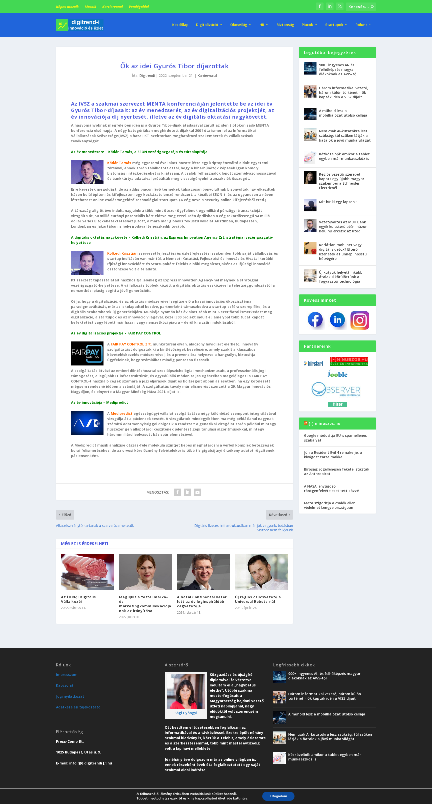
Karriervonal (112, 6)
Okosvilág (238, 25)
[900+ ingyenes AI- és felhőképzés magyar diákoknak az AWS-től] (310, 68)
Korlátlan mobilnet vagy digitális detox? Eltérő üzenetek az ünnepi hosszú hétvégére (343, 251)
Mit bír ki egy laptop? (337, 201)
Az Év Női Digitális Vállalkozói (78, 599)
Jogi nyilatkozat (70, 696)
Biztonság (285, 25)
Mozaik (90, 6)
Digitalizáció (207, 25)
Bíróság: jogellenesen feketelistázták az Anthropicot (336, 471)
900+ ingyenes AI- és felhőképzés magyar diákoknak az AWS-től (338, 69)
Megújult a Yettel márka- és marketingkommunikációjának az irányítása (145, 604)
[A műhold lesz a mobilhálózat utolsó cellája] (310, 114)
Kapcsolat (65, 685)
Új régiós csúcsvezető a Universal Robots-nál (258, 599)
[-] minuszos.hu (324, 423)
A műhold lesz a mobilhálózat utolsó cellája (343, 113)
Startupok (334, 25)
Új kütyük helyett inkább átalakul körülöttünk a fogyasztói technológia (340, 277)
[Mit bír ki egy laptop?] (310, 205)
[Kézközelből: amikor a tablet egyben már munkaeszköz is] (310, 157)
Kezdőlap (180, 25)
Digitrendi (147, 75)
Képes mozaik (67, 6)
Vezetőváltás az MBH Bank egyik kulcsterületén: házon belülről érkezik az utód (343, 226)
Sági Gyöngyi (185, 712)
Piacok (307, 25)
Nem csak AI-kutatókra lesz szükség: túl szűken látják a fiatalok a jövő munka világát (345, 135)
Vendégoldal (139, 6)
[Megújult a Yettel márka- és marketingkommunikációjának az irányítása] (145, 572)
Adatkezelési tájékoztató (78, 707)
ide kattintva (237, 798)
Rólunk (362, 25)
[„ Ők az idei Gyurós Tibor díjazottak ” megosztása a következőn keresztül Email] (197, 492)
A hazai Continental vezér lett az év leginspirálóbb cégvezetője (202, 601)
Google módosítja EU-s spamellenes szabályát (335, 437)
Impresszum (67, 674)
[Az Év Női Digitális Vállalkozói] (87, 572)
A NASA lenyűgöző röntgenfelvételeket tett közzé (331, 488)
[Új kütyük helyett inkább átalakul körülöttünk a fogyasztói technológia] (310, 275)
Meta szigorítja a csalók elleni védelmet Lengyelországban (330, 505)
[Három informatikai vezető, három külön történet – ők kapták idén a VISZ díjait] (310, 91)
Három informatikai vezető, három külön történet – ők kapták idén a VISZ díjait (343, 92)
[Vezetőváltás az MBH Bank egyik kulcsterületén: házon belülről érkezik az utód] (310, 225)
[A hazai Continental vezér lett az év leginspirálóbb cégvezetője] (203, 572)
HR (262, 25)
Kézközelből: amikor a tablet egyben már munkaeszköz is (344, 156)
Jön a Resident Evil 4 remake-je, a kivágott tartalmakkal (333, 454)
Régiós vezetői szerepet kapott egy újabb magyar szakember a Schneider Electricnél (341, 181)
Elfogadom (278, 796)
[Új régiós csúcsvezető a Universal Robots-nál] (261, 572)
